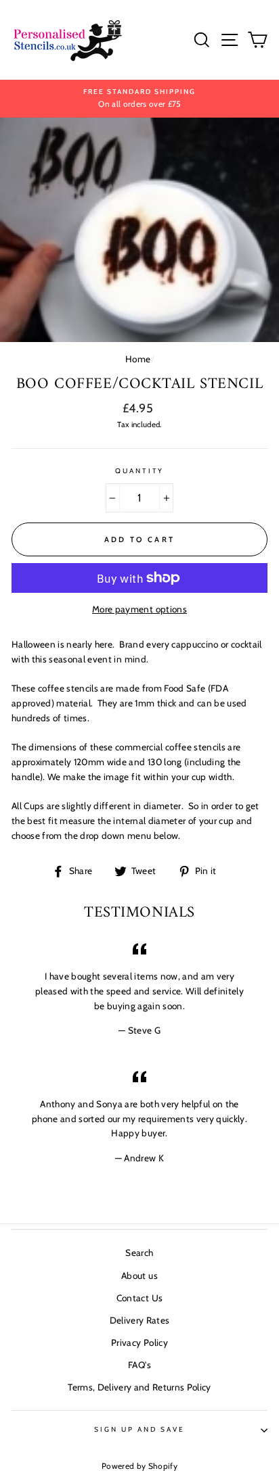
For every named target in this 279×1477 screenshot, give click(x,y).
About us (139, 1275)
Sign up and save (140, 1429)
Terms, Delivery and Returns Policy (139, 1387)
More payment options (139, 609)
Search (139, 1252)
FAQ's (139, 1364)
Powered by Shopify (139, 1466)
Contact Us (139, 1297)
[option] (139, 99)
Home (137, 359)
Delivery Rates (140, 1320)
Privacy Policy (139, 1342)
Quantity (139, 470)
